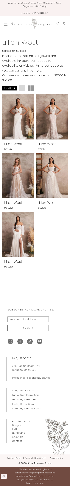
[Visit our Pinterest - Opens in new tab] (40, 341)
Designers (18, 425)
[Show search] (58, 23)
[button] (5, 24)
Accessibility (56, 458)
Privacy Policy (14, 458)
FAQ (14, 429)
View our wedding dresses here (25, 3)
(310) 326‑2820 (22, 358)
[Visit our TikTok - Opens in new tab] (30, 341)
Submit (28, 328)
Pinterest (42, 65)
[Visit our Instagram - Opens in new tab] (10, 341)
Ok (3, 476)
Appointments (21, 421)
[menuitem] (5, 24)
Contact (17, 441)
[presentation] (18, 116)
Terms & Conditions (35, 458)
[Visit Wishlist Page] (64, 23)
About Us (17, 437)
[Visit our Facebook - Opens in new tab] (20, 341)
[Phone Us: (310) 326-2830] (12, 23)
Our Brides (18, 433)
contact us (38, 61)
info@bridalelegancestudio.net (31, 378)
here (41, 483)
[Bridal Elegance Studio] (35, 23)
